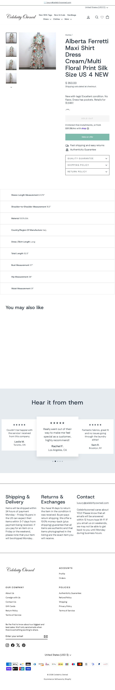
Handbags (71, 15)
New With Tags (45, 15)
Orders (62, 578)
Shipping (69, 86)
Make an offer (87, 138)
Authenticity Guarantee (70, 593)
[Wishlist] (102, 17)
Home (68, 35)
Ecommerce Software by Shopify (57, 679)
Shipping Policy (78, 165)
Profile (62, 573)
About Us (10, 593)
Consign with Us (13, 597)
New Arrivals (59, 15)
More (67, 19)
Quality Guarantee (81, 158)
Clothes (56, 19)
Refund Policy (65, 597)
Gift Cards (10, 606)
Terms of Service (13, 615)
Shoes (46, 19)
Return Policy (77, 171)
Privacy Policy (65, 606)
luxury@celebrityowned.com (93, 503)
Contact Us (11, 602)
